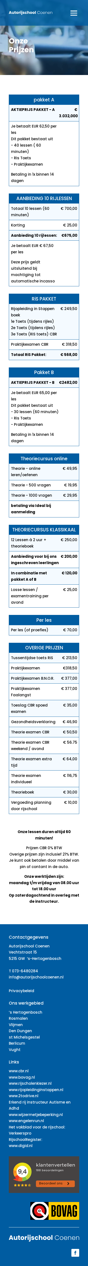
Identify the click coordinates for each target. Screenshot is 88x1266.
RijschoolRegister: (25, 1139)
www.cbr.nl (19, 1070)
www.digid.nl (21, 1145)
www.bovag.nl (22, 1077)
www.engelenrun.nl (26, 1120)
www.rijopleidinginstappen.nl (36, 1089)
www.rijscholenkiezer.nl (30, 1083)
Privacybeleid (21, 990)
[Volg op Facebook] (75, 1253)
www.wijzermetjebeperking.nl (36, 1114)
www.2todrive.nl (23, 1095)
